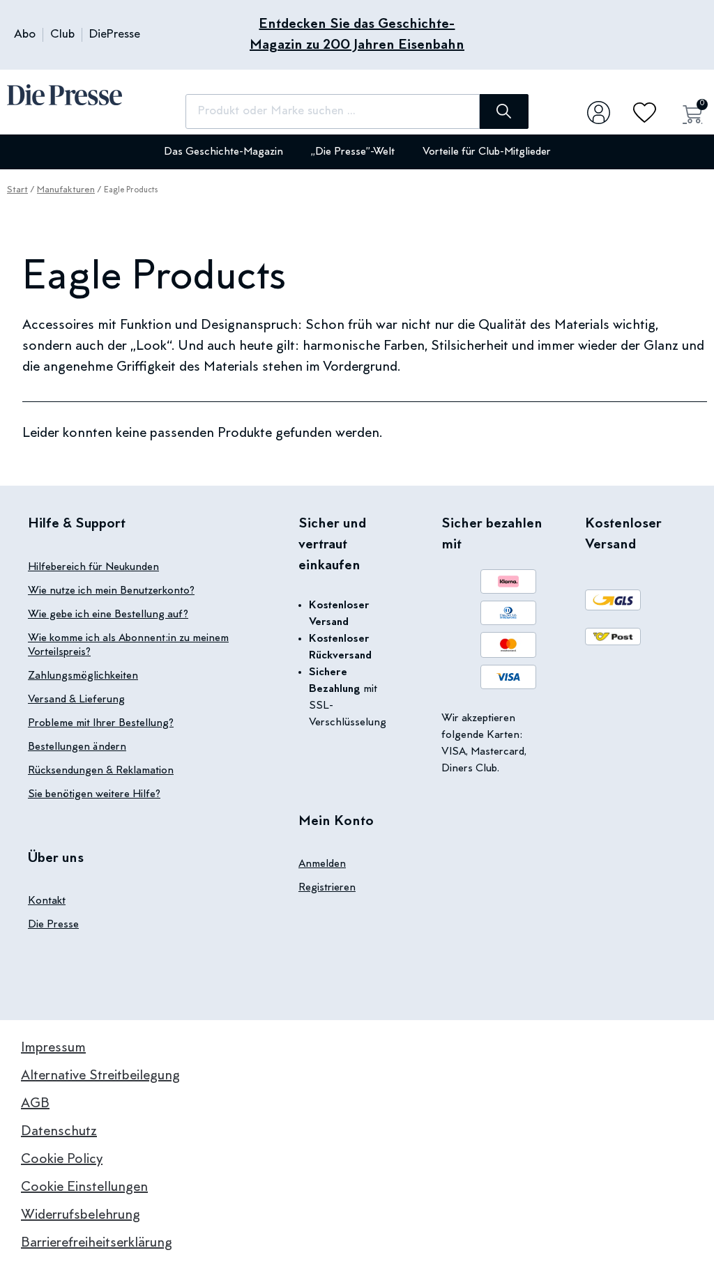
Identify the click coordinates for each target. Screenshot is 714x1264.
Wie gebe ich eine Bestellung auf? (108, 614)
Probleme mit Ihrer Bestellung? (101, 723)
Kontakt (47, 901)
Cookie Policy (61, 1159)
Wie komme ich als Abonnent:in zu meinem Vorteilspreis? (128, 645)
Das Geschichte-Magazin (223, 151)
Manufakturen (66, 190)
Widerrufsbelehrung (80, 1215)
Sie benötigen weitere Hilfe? (94, 794)
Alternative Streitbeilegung (100, 1076)
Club (62, 35)
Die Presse (53, 924)
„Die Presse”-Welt (353, 151)
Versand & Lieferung (76, 699)
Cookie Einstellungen (84, 1187)
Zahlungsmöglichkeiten (83, 675)
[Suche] (504, 111)
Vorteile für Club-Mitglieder (487, 151)
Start (17, 190)
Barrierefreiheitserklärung (96, 1243)
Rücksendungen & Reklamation (101, 770)
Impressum (53, 1048)
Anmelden (322, 864)
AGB (35, 1104)
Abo (25, 35)
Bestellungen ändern (77, 747)
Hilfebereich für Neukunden (93, 567)
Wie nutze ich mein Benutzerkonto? (111, 590)
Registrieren (327, 887)
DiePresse (114, 35)
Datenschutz (59, 1132)
